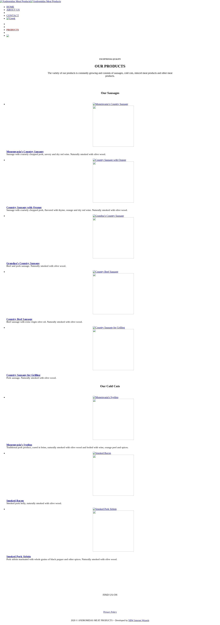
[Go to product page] (113, 125)
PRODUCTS (13, 12)
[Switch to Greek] (10, 18)
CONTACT (12, 15)
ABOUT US (13, 9)
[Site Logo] (30, 1)
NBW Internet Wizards (138, 620)
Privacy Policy (110, 612)
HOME (10, 6)
